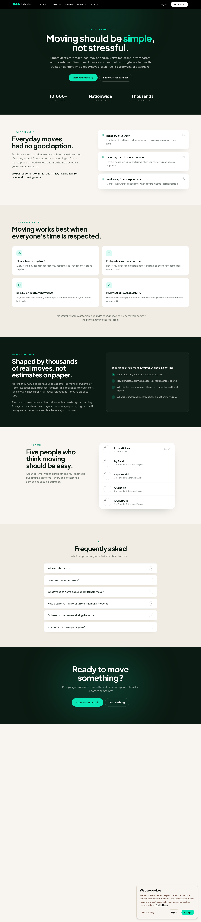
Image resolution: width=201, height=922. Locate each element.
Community (55, 4)
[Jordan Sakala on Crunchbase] (169, 449)
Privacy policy (148, 912)
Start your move (81, 77)
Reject (174, 912)
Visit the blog (117, 702)
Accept (188, 912)
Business (69, 4)
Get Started (179, 4)
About (93, 4)
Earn (42, 4)
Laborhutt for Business (115, 77)
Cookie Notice (161, 905)
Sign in (164, 4)
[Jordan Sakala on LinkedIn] (165, 449)
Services (81, 4)
